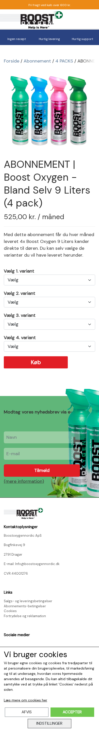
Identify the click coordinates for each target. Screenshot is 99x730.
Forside (11, 61)
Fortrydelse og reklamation (25, 616)
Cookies (10, 611)
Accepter (72, 712)
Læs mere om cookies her (25, 700)
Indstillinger (49, 723)
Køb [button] (36, 362)
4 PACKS (64, 61)
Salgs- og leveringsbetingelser (28, 601)
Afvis (27, 712)
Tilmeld (42, 470)
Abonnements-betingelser (25, 606)
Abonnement (37, 61)
